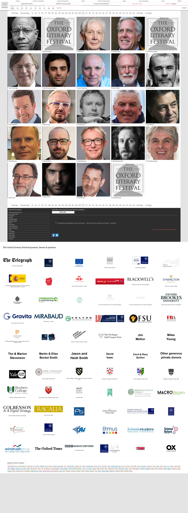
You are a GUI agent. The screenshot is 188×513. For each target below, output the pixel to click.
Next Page (140, 13)
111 (86, 13)
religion (169, 468)
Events (18, 1)
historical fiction (34, 468)
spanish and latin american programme (51, 470)
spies (61, 470)
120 (117, 13)
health (24, 468)
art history (37, 466)
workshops (126, 470)
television (78, 470)
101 (53, 13)
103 (59, 13)
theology (87, 470)
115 (100, 13)
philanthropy (142, 468)
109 (80, 13)
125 (134, 13)
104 (63, 13)
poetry (152, 468)
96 (36, 13)
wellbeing (118, 470)
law (87, 468)
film (168, 466)
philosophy (148, 468)
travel (96, 470)
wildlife (121, 470)
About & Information (104, 1)
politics (155, 468)
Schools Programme (63, 1)
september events (20, 470)
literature (94, 468)
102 (56, 13)
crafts (109, 466)
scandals (9, 470)
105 (66, 13)
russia (178, 468)
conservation (104, 466)
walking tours (112, 470)
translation (92, 470)
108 (76, 13)
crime (123, 466)
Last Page (148, 13)
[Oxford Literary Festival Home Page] (4, 5)
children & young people (58, 466)
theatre (82, 470)
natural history (122, 468)
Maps (124, 1)
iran (42, 468)
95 (32, 13)
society (40, 470)
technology (73, 470)
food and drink (177, 466)
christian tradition (70, 466)
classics (84, 466)
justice (83, 468)
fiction (165, 466)
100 (49, 13)
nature (126, 468)
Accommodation (143, 1)
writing (130, 470)
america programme (22, 466)
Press (163, 1)
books (46, 466)
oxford (130, 468)
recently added (11, 466)
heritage (28, 468)
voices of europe (105, 470)
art (33, 466)
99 (46, 13)
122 (123, 13)
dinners (138, 466)
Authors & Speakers (38, 1)
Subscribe (62, 212)
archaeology (29, 466)
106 (70, 13)
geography (13, 468)
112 (90, 13)
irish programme (47, 468)
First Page (15, 13)
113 (93, 13)
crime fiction (127, 466)
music (116, 468)
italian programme (64, 468)
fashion (161, 466)
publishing (160, 468)
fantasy (157, 466)
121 (120, 13)
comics (99, 466)
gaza (9, 468)
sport (64, 470)
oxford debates (135, 468)
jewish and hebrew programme (75, 468)
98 (42, 13)
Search (184, 8)
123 (127, 13)
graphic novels (19, 468)
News (83, 1)
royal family (174, 468)
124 (130, 13)
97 (39, 13)
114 (97, 13)
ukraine (99, 470)
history (39, 468)
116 (103, 13)
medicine (102, 468)
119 (113, 13)
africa (16, 466)
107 (73, 13)
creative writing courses (116, 466)
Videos (179, 1)
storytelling (68, 470)
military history (112, 468)
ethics (154, 466)
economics (143, 466)
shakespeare (27, 470)
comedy (95, 466)
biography (42, 466)
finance (171, 466)
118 (110, 13)
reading (165, 468)
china (65, 466)
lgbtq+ (89, 468)
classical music (78, 466)
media (98, 468)
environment (149, 466)
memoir (106, 468)
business (50, 466)
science (13, 470)
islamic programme (55, 468)
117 (107, 13)
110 (83, 13)
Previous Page (24, 13)
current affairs (134, 466)
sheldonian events (34, 470)
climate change (89, 466)
